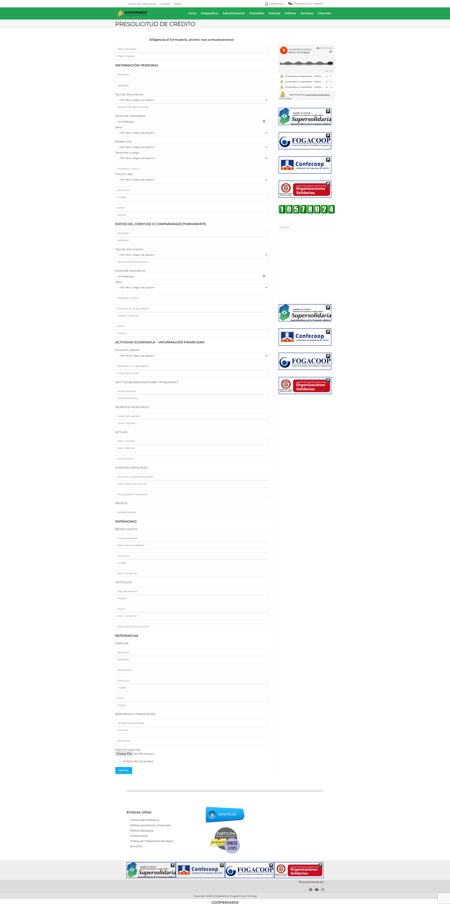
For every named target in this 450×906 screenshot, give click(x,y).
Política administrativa (144, 820)
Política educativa (141, 830)
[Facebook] (310, 889)
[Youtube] (316, 889)
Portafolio (257, 13)
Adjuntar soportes (127, 749)
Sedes (177, 3)
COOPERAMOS (225, 902)
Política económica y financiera (150, 825)
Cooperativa (209, 13)
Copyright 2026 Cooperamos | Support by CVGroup (225, 896)
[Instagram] (322, 889)
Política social (139, 835)
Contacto (165, 3)
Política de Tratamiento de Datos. (151, 841)
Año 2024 (136, 846)
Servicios (306, 13)
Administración (234, 13)
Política (290, 13)
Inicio (192, 13)
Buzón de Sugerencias (142, 3)
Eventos (274, 13)
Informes (324, 13)
